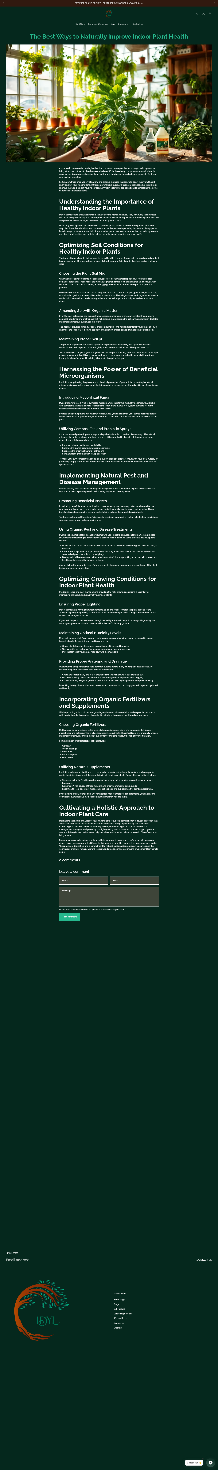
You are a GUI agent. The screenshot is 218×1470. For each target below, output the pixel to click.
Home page (119, 1299)
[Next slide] (214, 3)
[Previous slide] (3, 3)
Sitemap (118, 1328)
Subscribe (204, 1259)
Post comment (70, 917)
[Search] (197, 14)
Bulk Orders (119, 1309)
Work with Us (120, 1318)
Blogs (116, 1304)
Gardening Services (123, 1314)
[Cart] (210, 14)
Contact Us (119, 1323)
